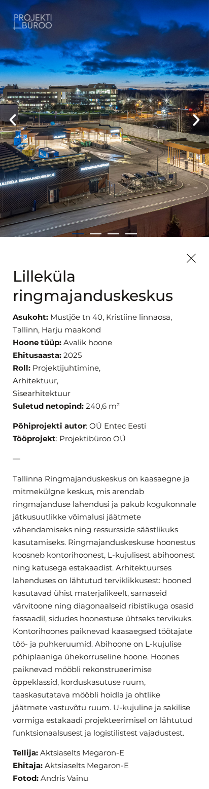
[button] (12, 120)
